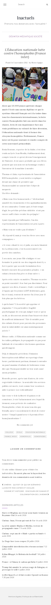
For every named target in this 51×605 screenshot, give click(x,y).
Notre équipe (37, 63)
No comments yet (25, 425)
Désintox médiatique (21, 36)
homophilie (25, 436)
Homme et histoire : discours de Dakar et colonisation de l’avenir (26, 492)
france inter (11, 436)
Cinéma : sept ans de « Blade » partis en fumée (23, 533)
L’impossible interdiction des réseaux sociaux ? (23, 546)
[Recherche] (47, 5)
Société (38, 36)
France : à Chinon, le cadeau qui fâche (19, 562)
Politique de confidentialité (32, 597)
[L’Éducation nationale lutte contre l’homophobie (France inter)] (25, 84)
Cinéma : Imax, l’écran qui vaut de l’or (18, 520)
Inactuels (25, 18)
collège (9, 432)
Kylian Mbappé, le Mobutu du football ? (19, 554)
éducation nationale (35, 432)
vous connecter (20, 460)
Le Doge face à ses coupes (14, 541)
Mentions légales (14, 597)
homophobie (40, 436)
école (19, 432)
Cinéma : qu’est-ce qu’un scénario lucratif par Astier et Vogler (21, 486)
